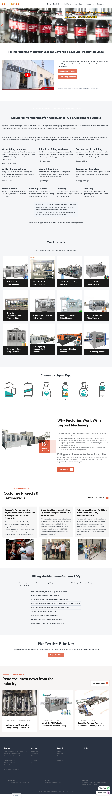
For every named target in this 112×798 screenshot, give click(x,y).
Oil (84, 399)
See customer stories (94, 88)
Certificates (34, 760)
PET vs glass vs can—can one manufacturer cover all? (49, 599)
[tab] (54, 41)
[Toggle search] (108, 4)
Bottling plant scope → (83, 181)
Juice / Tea (65, 399)
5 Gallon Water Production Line (12, 753)
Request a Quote (56, 655)
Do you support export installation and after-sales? (48, 623)
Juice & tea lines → (45, 161)
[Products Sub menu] (61, 4)
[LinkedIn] (92, 752)
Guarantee (60, 755)
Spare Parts (60, 753)
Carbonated (28, 399)
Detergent (47, 399)
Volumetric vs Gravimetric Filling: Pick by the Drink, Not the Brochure (18, 728)
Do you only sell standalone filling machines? (46, 596)
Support (89, 4)
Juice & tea (52, 223)
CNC (32, 762)
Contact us (100, 4)
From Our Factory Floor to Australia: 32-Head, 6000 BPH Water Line (92, 726)
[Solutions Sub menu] (72, 4)
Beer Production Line (9, 762)
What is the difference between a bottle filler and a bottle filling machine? (56, 603)
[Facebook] (85, 752)
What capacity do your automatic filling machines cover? (50, 607)
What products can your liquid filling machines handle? (49, 592)
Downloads (60, 758)
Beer (9, 399)
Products (56, 4)
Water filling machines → (10, 163)
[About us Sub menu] (83, 4)
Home (49, 4)
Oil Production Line (9, 764)
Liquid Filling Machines (54, 250)
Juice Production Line (9, 758)
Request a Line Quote (67, 71)
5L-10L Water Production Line (11, 769)
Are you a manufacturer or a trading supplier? (46, 619)
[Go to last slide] (2, 26)
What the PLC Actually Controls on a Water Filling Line (54, 726)
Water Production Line (9, 760)
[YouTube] (88, 752)
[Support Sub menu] (93, 4)
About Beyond (34, 751)
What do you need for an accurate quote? (45, 615)
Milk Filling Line (8, 767)
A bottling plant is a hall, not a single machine (15, 751)
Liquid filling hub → (45, 181)
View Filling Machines (67, 77)
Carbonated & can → (83, 161)
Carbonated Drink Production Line (12, 755)
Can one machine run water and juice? (44, 611)
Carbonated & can (64, 223)
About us (79, 4)
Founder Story (34, 753)
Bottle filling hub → (8, 181)
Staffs (32, 755)
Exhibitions (33, 758)
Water (46, 223)
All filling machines (77, 223)
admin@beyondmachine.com (53, 782)
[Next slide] (110, 26)
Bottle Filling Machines (69, 250)
